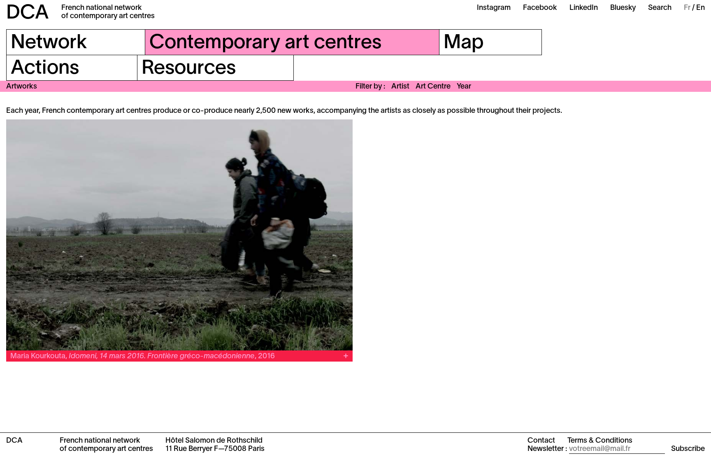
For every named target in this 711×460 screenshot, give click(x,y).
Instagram (494, 8)
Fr (687, 8)
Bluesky (623, 8)
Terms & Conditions (599, 440)
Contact (541, 440)
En (700, 8)
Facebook (540, 8)
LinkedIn (583, 8)
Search (660, 8)
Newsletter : (547, 449)
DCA (27, 14)
